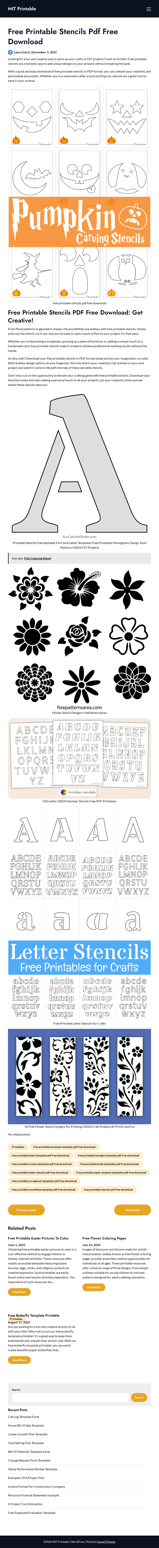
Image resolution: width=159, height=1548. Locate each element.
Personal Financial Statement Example (33, 1495)
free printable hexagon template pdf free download (108, 1155)
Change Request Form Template (29, 1460)
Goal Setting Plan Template (26, 1443)
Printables (18, 1146)
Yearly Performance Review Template (32, 1469)
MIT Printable (22, 9)
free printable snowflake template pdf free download (43, 1189)
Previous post (26, 1210)
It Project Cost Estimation (25, 1504)
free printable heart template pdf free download (40, 1155)
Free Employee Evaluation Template (31, 1512)
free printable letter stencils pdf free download (40, 1172)
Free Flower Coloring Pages (104, 1238)
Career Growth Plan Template (28, 1434)
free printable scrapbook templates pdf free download (44, 1181)
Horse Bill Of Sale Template (26, 1425)
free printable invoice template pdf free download (42, 1164)
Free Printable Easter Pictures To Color (38, 1238)
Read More (19, 1292)
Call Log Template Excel (23, 1416)
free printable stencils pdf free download (108, 1189)
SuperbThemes (106, 1541)
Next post (132, 1210)
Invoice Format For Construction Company (36, 1486)
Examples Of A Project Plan (26, 1478)
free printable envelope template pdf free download (64, 1146)
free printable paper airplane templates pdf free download (111, 1172)
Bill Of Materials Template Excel (29, 1451)
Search (16, 1389)
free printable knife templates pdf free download (109, 1164)
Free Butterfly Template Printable (34, 1315)
